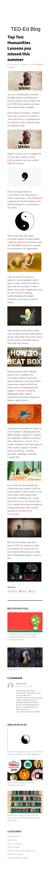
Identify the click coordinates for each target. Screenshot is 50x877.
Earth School (13, 836)
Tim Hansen (16, 292)
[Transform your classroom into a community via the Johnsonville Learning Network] (26, 613)
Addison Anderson (16, 242)
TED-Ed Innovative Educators (21, 850)
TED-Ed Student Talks (17, 858)
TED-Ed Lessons (15, 854)
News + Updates (15, 843)
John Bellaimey (34, 198)
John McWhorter (16, 119)
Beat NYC (31, 336)
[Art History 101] (26, 649)
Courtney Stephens (25, 390)
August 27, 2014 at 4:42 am (24, 686)
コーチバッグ (21, 684)
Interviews (12, 840)
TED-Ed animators (24, 545)
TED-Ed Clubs (13, 847)
